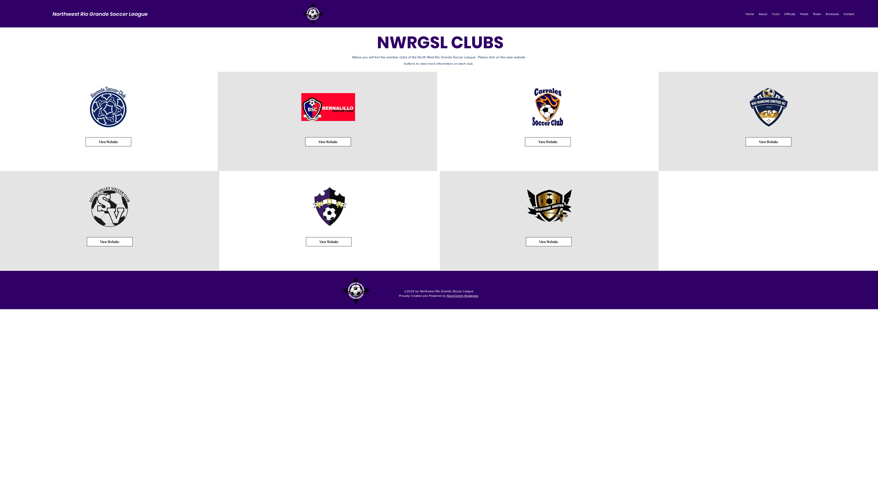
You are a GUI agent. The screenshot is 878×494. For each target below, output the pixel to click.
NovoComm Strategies (462, 296)
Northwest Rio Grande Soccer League (100, 14)
